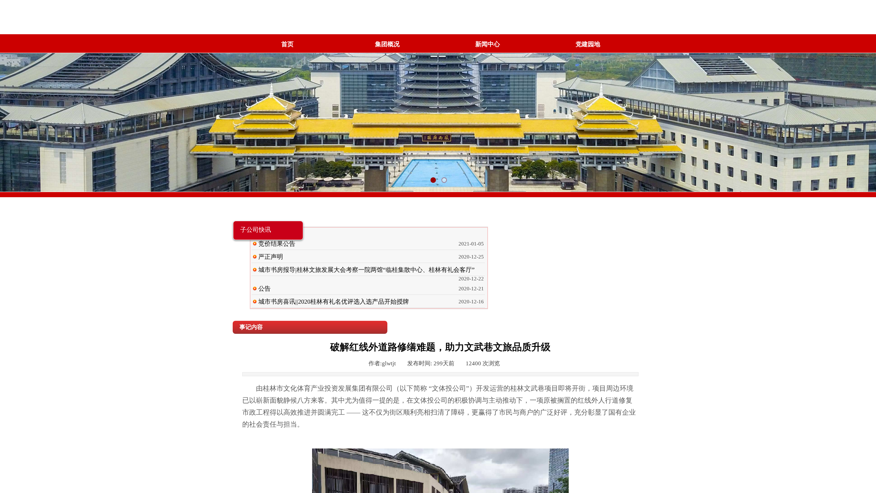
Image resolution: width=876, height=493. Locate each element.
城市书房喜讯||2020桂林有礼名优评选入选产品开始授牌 (333, 301)
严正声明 (270, 256)
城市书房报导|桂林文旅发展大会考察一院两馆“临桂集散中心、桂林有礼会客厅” (366, 269)
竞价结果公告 (276, 243)
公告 (264, 288)
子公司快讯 (255, 229)
